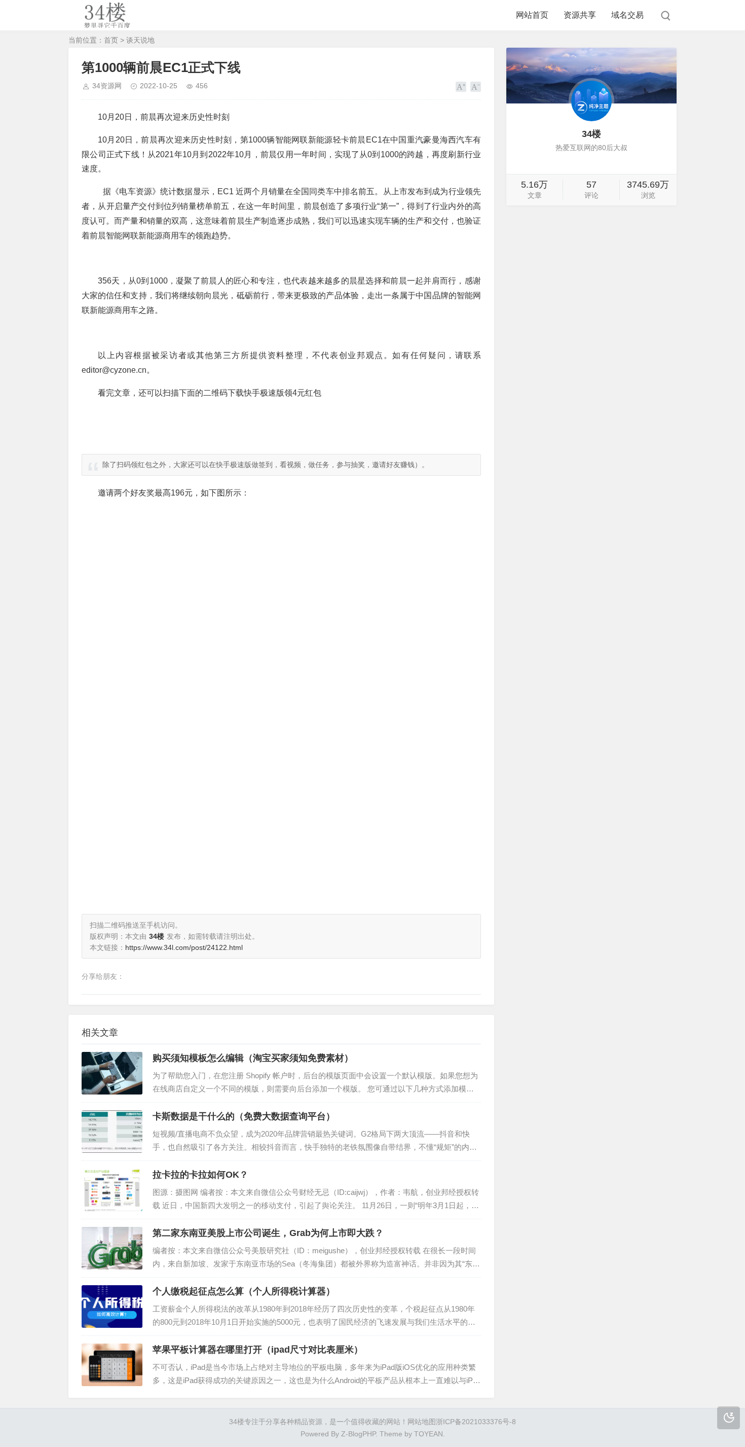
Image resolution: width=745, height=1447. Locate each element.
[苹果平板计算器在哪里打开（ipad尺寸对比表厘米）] (112, 1365)
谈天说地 (140, 40)
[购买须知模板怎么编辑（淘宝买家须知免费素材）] (112, 1073)
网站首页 (532, 15)
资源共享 (580, 15)
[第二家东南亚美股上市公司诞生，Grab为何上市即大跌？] (112, 1248)
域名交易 (627, 15)
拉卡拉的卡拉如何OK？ (200, 1175)
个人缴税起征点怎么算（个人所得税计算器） (244, 1291)
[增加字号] (461, 87)
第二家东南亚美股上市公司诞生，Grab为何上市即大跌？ (268, 1233)
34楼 (236, 1422)
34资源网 (107, 86)
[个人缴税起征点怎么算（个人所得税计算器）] (112, 1306)
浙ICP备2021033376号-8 (476, 1422)
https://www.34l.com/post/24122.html (184, 947)
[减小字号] (475, 87)
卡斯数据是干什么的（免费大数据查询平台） (244, 1116)
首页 (111, 40)
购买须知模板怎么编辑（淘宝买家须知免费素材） (253, 1058)
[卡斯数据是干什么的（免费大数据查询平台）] (112, 1131)
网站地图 (421, 1422)
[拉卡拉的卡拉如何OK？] (112, 1190)
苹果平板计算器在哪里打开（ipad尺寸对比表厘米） (258, 1350)
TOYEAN (428, 1434)
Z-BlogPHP (358, 1434)
